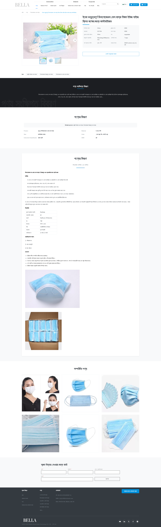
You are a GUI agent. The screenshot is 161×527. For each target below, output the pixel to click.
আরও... (41, 510)
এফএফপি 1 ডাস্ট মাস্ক (44, 501)
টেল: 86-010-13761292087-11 (63, 495)
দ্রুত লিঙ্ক (24, 490)
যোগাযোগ (58, 490)
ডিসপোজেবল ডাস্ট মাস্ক (44, 498)
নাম (42, 469)
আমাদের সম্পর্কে (44, 5)
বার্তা (42, 476)
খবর (85, 5)
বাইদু (98, 5)
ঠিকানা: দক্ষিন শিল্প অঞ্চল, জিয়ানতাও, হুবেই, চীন (65, 501)
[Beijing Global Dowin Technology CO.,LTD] (22, 4)
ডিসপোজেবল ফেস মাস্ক (34, 12)
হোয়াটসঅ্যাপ (135, 4)
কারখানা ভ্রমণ (53, 5)
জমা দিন (107, 479)
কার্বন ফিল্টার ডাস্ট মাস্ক (44, 507)
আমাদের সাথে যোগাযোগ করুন (74, 5)
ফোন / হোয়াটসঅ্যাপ (99, 469)
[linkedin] (124, 521)
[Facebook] (133, 521)
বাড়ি (22, 12)
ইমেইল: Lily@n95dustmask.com (64, 498)
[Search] (118, 4)
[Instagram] (137, 521)
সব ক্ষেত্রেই (91, 5)
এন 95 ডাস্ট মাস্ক (43, 495)
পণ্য (37, 5)
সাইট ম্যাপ (54, 524)
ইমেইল (145, 4)
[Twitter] (128, 521)
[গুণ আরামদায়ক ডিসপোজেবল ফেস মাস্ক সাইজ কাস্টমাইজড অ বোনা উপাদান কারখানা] (80, 433)
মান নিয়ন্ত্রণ (61, 5)
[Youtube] (120, 521)
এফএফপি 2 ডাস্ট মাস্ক (44, 504)
